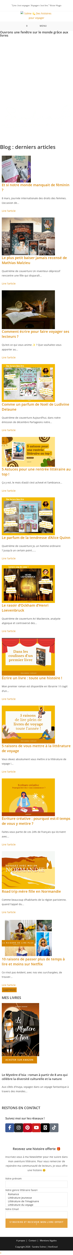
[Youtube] (36, 1127)
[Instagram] (18, 1127)
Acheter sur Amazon (19, 1059)
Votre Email (12, 1209)
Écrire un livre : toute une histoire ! (32, 678)
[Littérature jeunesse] (36, 1198)
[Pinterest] (27, 1127)
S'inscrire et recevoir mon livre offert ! (36, 1223)
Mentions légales (48, 1240)
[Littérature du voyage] (36, 1205)
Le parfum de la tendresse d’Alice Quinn (36, 537)
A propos (20, 1240)
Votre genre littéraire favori (21, 1190)
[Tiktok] (54, 1127)
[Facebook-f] (9, 1127)
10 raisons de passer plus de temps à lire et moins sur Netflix (33, 961)
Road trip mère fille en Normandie (31, 891)
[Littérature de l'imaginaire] (36, 1201)
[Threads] (45, 1127)
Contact (32, 1240)
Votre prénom (13, 1178)
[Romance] (36, 1194)
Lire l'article (9, 211)
